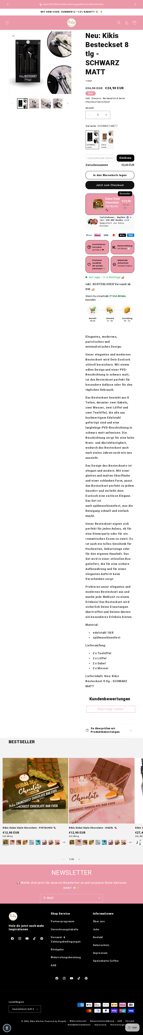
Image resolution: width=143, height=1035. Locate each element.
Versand (108, 98)
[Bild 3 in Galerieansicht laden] (46, 103)
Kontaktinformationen (79, 1025)
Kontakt (98, 937)
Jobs (96, 929)
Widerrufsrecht (78, 1021)
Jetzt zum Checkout (110, 185)
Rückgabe (57, 949)
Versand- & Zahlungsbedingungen (66, 939)
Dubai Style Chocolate (112, 200)
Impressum (100, 953)
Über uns (99, 921)
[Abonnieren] (99, 898)
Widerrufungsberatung (66, 957)
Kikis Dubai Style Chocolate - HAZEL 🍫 (93, 827)
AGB (53, 965)
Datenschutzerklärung (102, 1021)
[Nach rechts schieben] (68, 103)
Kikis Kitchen (37, 1021)
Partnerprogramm (62, 921)
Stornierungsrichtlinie (122, 1025)
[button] (135, 4)
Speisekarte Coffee (106, 960)
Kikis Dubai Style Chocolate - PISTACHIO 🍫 (29, 827)
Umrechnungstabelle (64, 929)
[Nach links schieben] (12, 103)
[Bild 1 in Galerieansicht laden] (22, 103)
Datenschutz (101, 945)
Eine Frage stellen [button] (111, 709)
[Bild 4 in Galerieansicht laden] (58, 103)
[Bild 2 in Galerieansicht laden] (34, 103)
